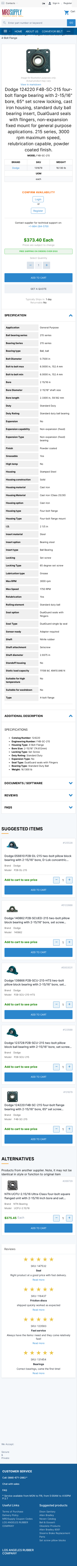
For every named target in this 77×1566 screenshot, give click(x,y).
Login (38, 199)
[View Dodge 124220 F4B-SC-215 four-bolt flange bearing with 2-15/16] (12, 1096)
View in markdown (31, 84)
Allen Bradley (46, 1515)
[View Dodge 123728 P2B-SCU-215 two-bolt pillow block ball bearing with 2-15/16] (12, 1034)
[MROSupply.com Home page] (12, 13)
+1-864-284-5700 (38, 226)
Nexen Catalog (47, 1518)
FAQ (4, 1490)
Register (38, 210)
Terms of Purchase (12, 1511)
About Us (32, 31)
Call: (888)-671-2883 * (14, 1477)
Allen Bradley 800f (49, 1529)
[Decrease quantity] (30, 265)
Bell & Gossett (47, 1522)
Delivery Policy (10, 1515)
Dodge (16, 167)
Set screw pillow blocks (52, 1540)
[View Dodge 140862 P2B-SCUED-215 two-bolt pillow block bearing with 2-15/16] (12, 910)
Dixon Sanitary (47, 1511)
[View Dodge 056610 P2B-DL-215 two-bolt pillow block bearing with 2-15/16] (12, 847)
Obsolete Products (49, 1525)
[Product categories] (6, 31)
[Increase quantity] (46, 265)
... (68, 30)
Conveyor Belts (53, 31)
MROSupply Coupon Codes (17, 1518)
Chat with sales (10, 1483)
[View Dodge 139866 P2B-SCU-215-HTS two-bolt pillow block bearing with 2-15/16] (12, 972)
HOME (18, 31)
